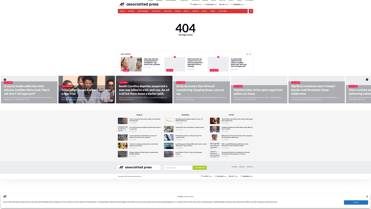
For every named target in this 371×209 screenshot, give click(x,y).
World (122, 11)
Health (186, 11)
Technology (156, 11)
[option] (142, 64)
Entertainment (143, 11)
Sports (204, 11)
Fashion (177, 11)
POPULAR (211, 4)
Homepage (234, 166)
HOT (224, 4)
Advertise (242, 166)
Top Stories (222, 11)
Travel (212, 11)
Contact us (249, 166)
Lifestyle (195, 11)
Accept (356, 202)
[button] (367, 196)
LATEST (197, 4)
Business (131, 11)
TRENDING (238, 4)
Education (167, 11)
